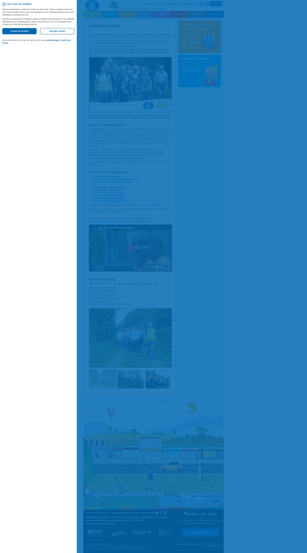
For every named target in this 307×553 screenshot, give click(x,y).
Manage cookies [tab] (57, 31)
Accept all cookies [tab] (19, 31)
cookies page (52, 40)
